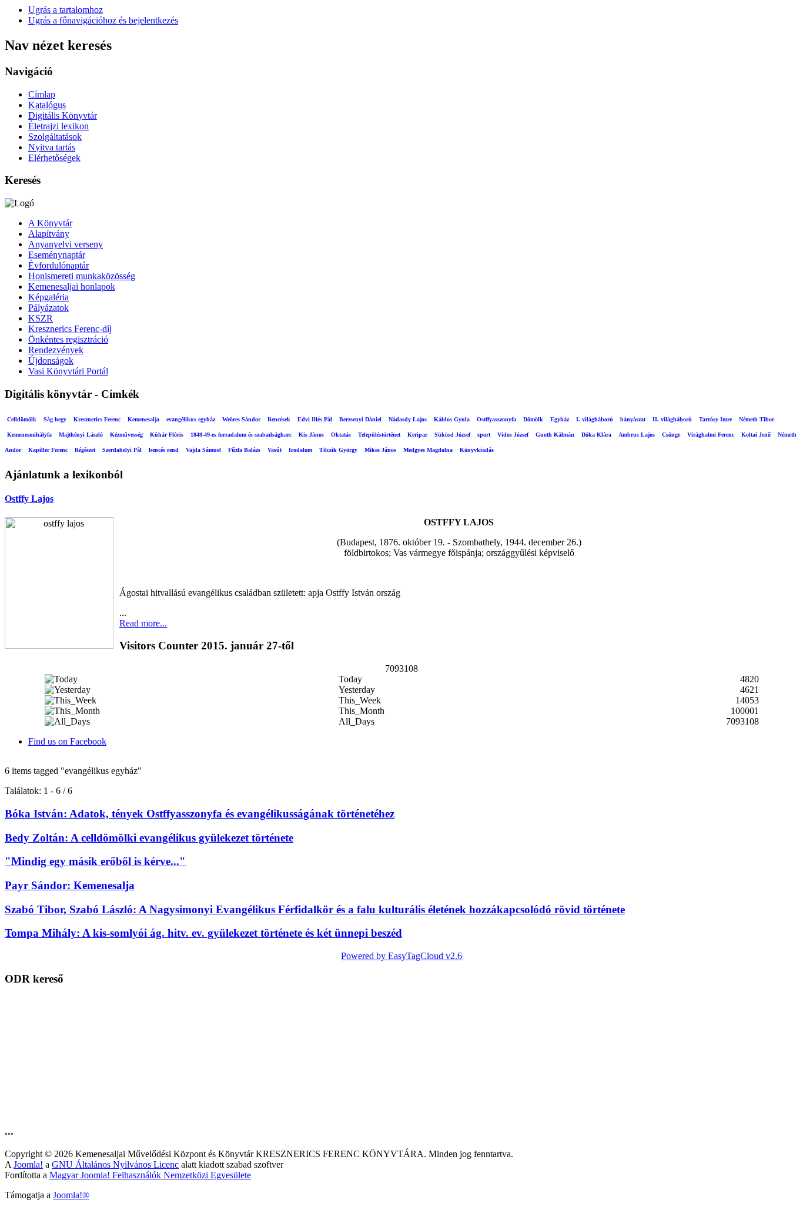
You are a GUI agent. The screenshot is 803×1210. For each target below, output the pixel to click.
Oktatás (341, 434)
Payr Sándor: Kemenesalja (70, 885)
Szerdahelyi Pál (122, 450)
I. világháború (594, 419)
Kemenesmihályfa (29, 434)
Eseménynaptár (56, 255)
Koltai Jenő (756, 434)
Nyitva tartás (51, 147)
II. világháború (672, 419)
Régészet (85, 450)
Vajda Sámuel (203, 450)
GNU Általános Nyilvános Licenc (115, 1164)
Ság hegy (55, 419)
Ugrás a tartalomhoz (65, 10)
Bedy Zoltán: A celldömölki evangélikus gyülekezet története (149, 838)
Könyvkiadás (477, 450)
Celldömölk (21, 419)
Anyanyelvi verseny (65, 244)
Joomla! (28, 1164)
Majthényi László (81, 434)
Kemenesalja (143, 419)
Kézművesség (126, 434)
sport (483, 434)
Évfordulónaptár (58, 265)
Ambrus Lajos (636, 434)
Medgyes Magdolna (428, 450)
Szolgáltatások (55, 137)
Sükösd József (452, 434)
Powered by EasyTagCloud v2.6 (401, 956)
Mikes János (380, 450)
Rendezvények (55, 350)
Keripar (417, 434)
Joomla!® (71, 1195)
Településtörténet (379, 434)
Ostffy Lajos (29, 499)
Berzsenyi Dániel (360, 419)
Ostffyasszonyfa (496, 419)
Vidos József (512, 434)
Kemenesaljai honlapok (71, 286)
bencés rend (164, 450)
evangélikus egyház (190, 419)
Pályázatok (48, 308)
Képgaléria (48, 297)
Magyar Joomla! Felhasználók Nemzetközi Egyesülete (150, 1175)
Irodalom (300, 450)
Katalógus (47, 105)
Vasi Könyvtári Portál (68, 371)
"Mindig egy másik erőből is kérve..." (95, 861)
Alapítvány (48, 234)
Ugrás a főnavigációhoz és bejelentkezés (103, 20)
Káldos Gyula (452, 419)
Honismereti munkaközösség (81, 276)
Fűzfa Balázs (244, 450)
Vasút (274, 450)
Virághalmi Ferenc (710, 434)
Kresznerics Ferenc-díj (70, 329)
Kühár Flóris (166, 434)
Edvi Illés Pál (314, 419)
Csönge (671, 434)
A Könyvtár (50, 223)
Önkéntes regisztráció (68, 339)
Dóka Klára (596, 434)
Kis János (311, 434)
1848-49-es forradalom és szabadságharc (241, 434)
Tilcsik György (338, 450)
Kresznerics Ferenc (97, 419)
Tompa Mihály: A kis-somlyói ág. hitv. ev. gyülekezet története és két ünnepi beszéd (203, 933)
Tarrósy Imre (715, 419)
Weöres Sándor (241, 419)
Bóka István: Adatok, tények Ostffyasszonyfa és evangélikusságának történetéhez (199, 813)
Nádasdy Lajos (408, 419)
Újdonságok (50, 361)
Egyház (559, 419)
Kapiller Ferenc (48, 450)
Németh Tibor (756, 419)
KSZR (40, 318)
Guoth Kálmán (555, 434)
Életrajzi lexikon (58, 126)
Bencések (278, 419)
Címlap (41, 94)
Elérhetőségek (54, 158)
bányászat (632, 419)
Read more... (143, 623)
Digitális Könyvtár (62, 115)
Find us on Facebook (67, 741)
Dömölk (533, 419)
